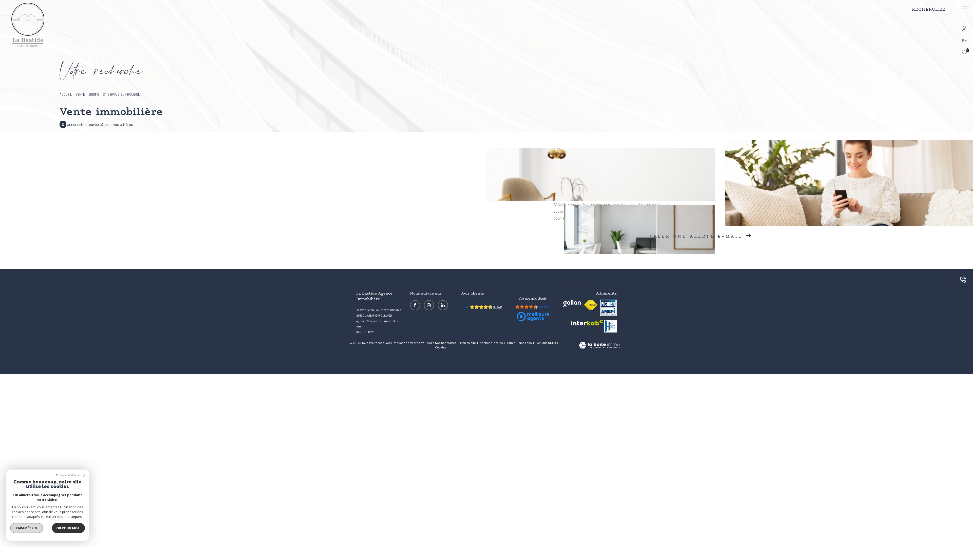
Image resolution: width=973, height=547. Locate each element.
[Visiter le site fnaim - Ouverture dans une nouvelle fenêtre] (591, 305)
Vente (80, 94)
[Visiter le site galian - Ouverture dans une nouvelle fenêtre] (572, 303)
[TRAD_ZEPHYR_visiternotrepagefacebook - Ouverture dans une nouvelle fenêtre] (415, 305)
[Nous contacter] (963, 280)
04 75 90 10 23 (365, 332)
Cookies (440, 347)
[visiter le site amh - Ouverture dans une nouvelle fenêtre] (610, 326)
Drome (94, 94)
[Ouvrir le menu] (965, 9)
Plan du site (468, 342)
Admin (511, 342)
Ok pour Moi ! (68, 528)
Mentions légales (491, 342)
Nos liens (525, 342)
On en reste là (68, 475)
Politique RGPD (545, 342)
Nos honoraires (446, 342)
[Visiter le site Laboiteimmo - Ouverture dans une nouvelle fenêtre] (599, 345)
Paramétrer (27, 528)
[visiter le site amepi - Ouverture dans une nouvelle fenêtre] (608, 308)
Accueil (66, 94)
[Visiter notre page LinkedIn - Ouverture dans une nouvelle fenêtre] (443, 305)
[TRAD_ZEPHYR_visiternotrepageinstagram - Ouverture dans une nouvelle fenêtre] (429, 305)
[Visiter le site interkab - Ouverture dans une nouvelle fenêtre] (587, 323)
